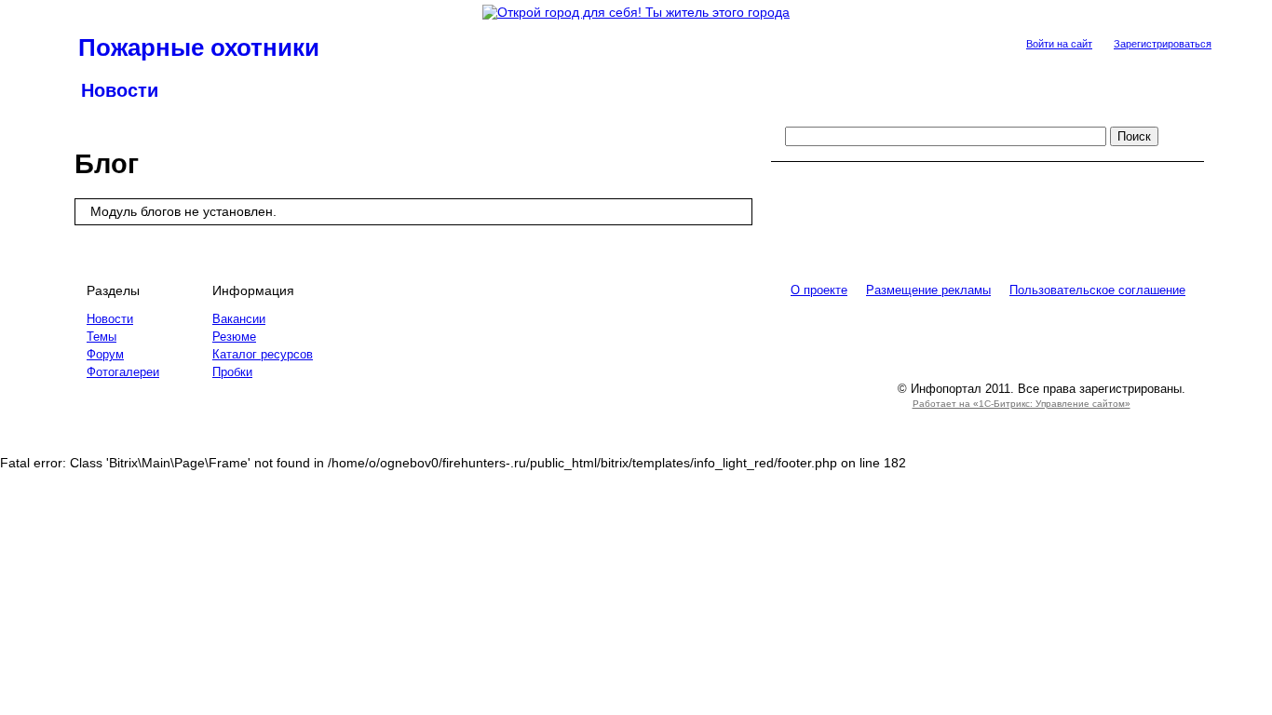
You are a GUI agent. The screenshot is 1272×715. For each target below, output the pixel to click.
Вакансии (238, 319)
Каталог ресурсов (262, 354)
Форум (105, 354)
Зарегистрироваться (1162, 43)
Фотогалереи (123, 372)
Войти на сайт (1059, 43)
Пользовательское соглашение (1097, 290)
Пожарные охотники (198, 47)
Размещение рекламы (928, 290)
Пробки (232, 372)
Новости (119, 90)
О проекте (819, 290)
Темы (101, 337)
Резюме (234, 337)
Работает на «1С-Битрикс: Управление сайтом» (1021, 403)
